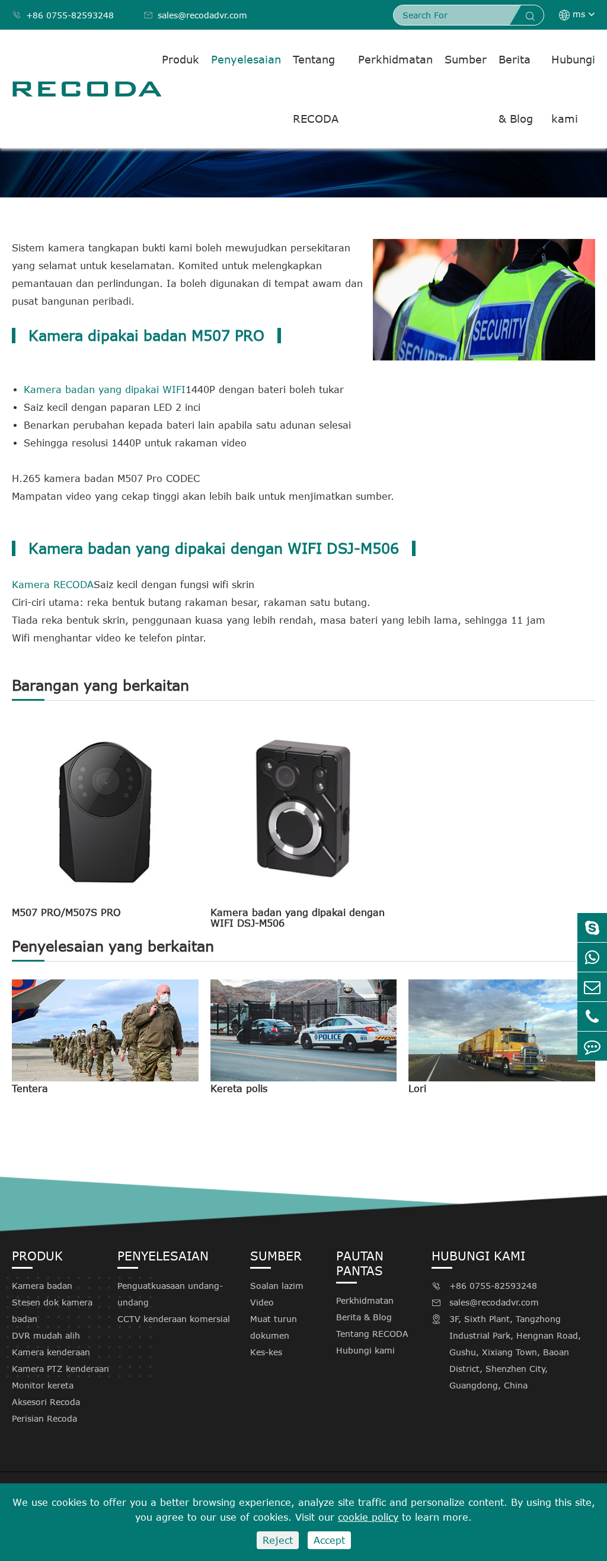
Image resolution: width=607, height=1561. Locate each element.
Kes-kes (266, 1352)
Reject (278, 1540)
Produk (180, 59)
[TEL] (592, 1016)
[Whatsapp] (592, 957)
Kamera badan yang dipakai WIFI (105, 389)
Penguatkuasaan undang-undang (170, 1294)
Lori (417, 1088)
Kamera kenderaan (51, 1352)
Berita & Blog (516, 89)
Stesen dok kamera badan (52, 1310)
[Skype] (592, 927)
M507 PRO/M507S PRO (66, 912)
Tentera (30, 1088)
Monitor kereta (43, 1385)
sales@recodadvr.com (195, 15)
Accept (329, 1540)
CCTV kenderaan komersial (173, 1319)
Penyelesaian (246, 59)
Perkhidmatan (395, 59)
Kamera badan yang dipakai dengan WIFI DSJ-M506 (297, 917)
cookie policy (368, 1517)
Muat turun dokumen (273, 1327)
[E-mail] (592, 986)
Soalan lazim (277, 1286)
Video (262, 1302)
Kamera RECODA (53, 584)
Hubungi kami (573, 89)
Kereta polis (238, 1088)
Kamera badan (42, 1286)
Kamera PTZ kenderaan (60, 1369)
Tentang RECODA (315, 89)
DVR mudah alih (46, 1335)
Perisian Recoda (44, 1418)
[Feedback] (592, 1046)
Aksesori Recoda (46, 1402)
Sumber (466, 59)
